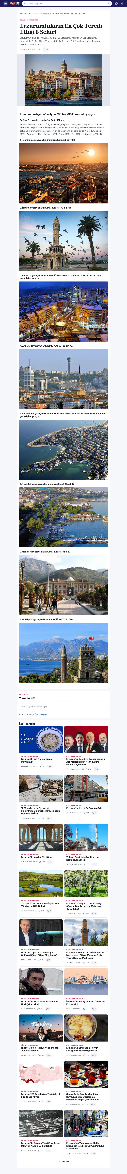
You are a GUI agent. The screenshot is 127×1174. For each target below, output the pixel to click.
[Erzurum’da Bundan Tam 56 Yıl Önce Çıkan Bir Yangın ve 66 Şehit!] (41, 1123)
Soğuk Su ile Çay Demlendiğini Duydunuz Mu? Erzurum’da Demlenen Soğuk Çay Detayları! (83, 1097)
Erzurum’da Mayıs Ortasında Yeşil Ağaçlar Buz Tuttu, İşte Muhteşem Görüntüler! (84, 906)
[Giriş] (121, 3)
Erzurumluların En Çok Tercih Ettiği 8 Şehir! (69, 13)
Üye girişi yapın (41, 714)
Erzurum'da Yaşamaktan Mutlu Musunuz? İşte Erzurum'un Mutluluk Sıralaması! (85, 1146)
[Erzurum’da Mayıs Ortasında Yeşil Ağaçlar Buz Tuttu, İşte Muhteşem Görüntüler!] (86, 883)
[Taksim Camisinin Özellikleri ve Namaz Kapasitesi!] (86, 837)
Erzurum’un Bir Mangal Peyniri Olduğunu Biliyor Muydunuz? (82, 1049)
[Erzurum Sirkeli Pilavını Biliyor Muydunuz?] (41, 739)
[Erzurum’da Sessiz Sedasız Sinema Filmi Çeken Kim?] (41, 981)
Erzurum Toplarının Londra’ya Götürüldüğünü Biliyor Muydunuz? (39, 953)
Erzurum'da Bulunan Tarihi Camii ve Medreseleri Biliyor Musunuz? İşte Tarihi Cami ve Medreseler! (85, 955)
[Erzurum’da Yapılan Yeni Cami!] (41, 837)
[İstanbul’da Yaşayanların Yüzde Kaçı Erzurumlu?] (86, 981)
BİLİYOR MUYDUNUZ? (29, 20)
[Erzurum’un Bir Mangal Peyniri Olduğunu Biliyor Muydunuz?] (86, 1028)
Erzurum (32, 13)
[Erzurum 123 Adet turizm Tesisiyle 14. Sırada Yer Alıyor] (41, 1074)
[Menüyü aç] (5, 3)
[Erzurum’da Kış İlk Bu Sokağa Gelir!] (86, 788)
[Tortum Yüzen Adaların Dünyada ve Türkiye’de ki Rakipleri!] (41, 883)
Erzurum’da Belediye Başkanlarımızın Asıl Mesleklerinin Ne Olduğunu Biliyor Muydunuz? (86, 762)
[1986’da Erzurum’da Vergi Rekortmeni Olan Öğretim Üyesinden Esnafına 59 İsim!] (41, 788)
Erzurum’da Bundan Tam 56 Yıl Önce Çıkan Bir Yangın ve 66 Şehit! (40, 1144)
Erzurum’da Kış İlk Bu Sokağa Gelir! (84, 808)
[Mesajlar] (116, 3)
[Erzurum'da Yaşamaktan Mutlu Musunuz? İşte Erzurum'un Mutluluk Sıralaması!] (86, 1123)
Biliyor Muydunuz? (44, 13)
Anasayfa (23, 13)
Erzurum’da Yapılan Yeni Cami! (37, 857)
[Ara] (109, 3)
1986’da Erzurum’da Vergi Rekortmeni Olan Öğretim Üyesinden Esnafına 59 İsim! (40, 811)
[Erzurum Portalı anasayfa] (15, 3)
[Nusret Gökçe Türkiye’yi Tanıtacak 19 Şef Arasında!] (41, 1028)
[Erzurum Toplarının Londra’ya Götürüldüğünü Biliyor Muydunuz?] (41, 932)
